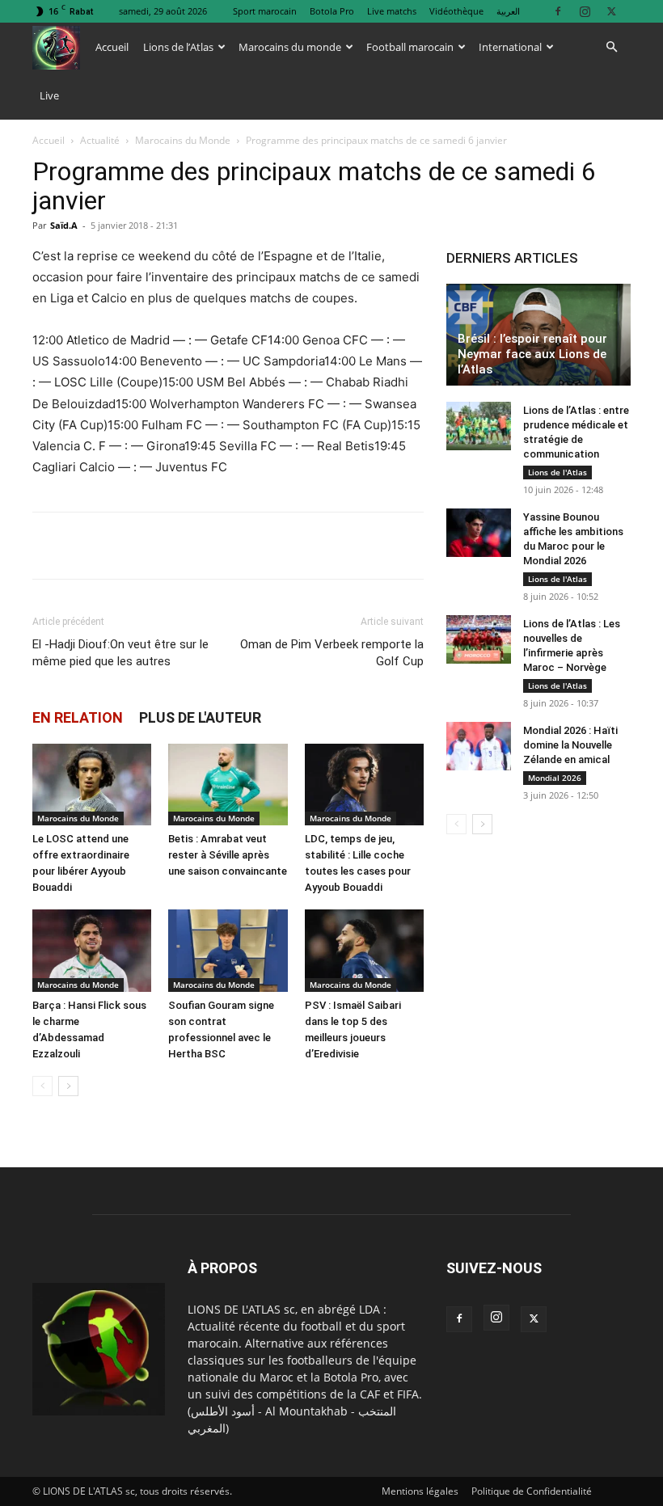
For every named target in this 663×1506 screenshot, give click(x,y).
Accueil (112, 47)
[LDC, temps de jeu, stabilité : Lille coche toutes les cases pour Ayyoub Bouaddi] (364, 784)
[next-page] (68, 1086)
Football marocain (410, 47)
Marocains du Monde (182, 140)
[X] (611, 11)
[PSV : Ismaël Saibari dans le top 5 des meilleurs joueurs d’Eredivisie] (364, 950)
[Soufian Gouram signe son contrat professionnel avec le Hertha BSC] (227, 950)
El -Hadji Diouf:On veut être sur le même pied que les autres (120, 653)
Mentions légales (420, 1491)
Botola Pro (332, 11)
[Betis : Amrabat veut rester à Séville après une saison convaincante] (227, 784)
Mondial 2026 (554, 777)
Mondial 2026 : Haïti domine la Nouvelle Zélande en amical (570, 745)
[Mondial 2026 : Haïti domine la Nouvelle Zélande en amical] (478, 746)
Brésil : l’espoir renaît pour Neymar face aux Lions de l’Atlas (532, 354)
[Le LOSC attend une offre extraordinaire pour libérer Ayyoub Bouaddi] (91, 784)
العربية (508, 11)
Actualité (100, 140)
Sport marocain (265, 11)
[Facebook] (558, 11)
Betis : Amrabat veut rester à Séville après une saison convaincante (227, 855)
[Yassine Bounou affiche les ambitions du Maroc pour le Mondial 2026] (478, 532)
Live (49, 95)
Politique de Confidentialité (531, 1491)
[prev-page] (42, 1086)
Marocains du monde (290, 47)
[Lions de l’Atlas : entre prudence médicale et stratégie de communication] (478, 426)
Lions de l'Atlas (557, 472)
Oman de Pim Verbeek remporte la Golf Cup (332, 653)
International (510, 47)
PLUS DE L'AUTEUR (200, 717)
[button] (611, 47)
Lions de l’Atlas (178, 47)
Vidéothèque (456, 11)
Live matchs (391, 11)
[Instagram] (584, 11)
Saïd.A (64, 225)
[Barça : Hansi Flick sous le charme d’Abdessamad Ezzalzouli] (91, 950)
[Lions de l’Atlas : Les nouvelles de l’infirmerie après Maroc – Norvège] (478, 639)
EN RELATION (77, 717)
